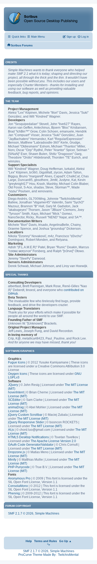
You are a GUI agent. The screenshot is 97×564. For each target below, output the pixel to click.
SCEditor (14, 400)
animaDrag (16, 407)
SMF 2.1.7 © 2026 (20, 513)
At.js (11, 430)
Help (29, 541)
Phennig (14, 493)
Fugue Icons (16, 362)
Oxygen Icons (17, 374)
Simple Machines (47, 513)
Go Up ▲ (65, 541)
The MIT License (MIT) (32, 418)
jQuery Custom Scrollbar (25, 415)
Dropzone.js (16, 452)
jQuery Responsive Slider (26, 422)
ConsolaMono (18, 486)
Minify (12, 459)
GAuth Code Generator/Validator (31, 444)
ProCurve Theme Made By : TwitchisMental (48, 555)
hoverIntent (16, 392)
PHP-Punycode (19, 467)
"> (48, 544)
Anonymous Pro (19, 478)
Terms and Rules (45, 541)
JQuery (13, 385)
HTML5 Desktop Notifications (28, 437)
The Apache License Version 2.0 (53, 441)
